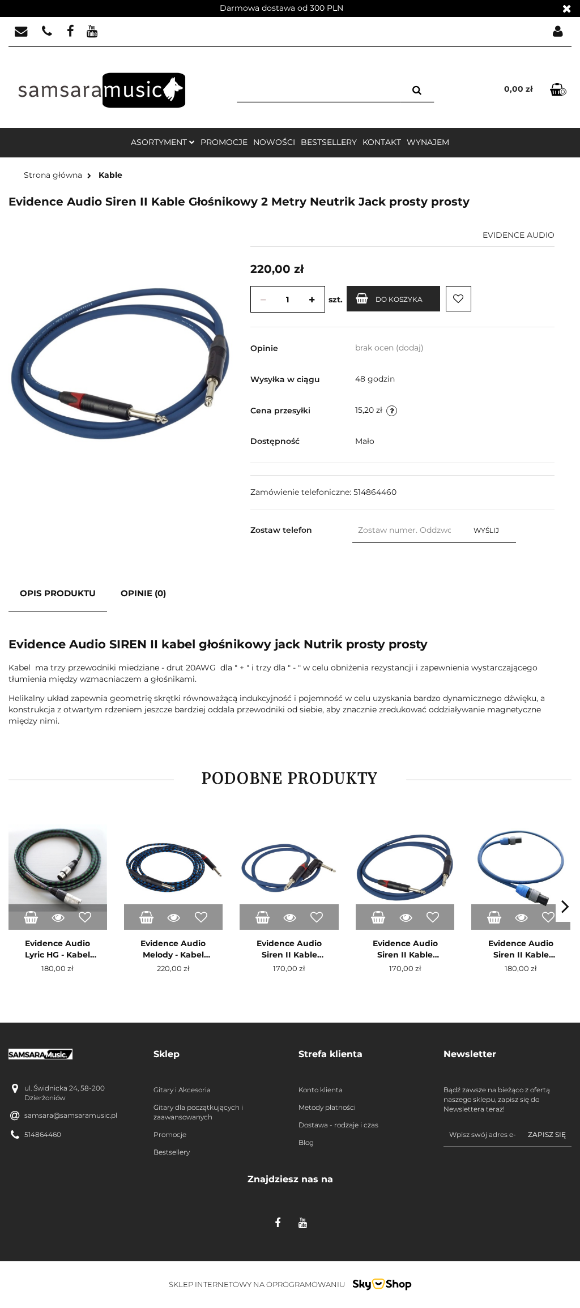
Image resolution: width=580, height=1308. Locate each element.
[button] (217, 1054)
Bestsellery (329, 142)
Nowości (274, 142)
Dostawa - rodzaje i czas (338, 1125)
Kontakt (381, 142)
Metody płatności (327, 1107)
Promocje (224, 142)
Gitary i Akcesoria (182, 1089)
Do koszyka (399, 299)
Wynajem (428, 142)
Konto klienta (320, 1089)
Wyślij (486, 530)
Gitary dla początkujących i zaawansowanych (198, 1112)
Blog (306, 1142)
